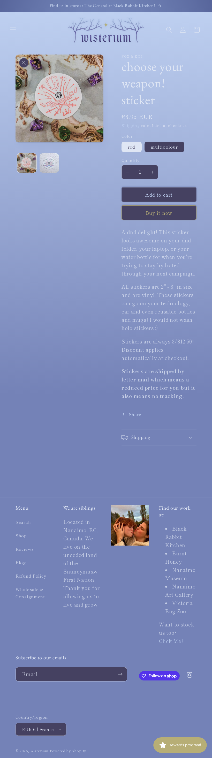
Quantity (131, 160)
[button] (13, 30)
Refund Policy (31, 576)
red (131, 147)
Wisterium (39, 750)
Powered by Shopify (68, 750)
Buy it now (159, 212)
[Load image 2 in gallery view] (49, 163)
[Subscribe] (120, 674)
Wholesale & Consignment (30, 593)
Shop (21, 535)
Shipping (131, 125)
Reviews (25, 549)
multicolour (164, 147)
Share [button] (135, 414)
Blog (21, 562)
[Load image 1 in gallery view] (26, 163)
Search (23, 522)
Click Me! (171, 641)
